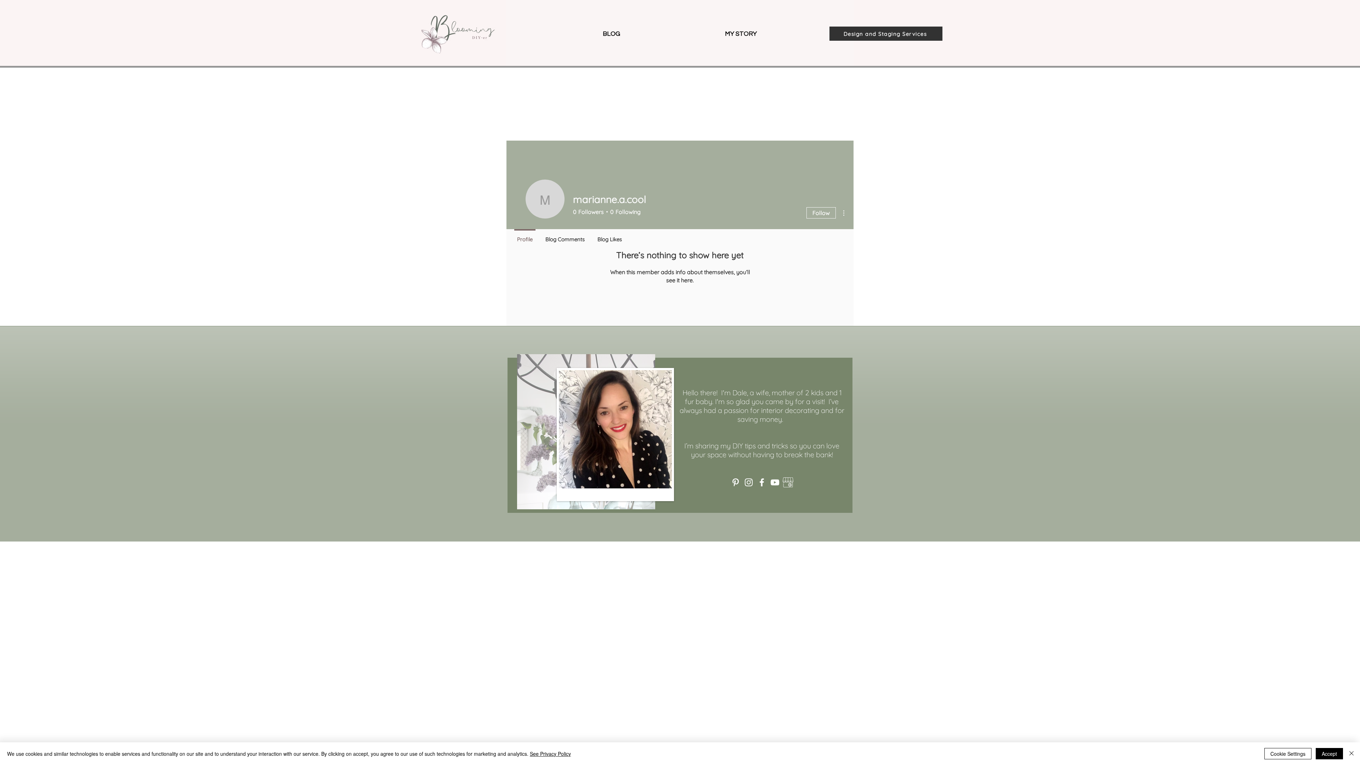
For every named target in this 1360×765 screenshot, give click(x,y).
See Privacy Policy (550, 753)
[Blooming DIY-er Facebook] (761, 482)
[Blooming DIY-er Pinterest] (735, 482)
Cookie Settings (1287, 753)
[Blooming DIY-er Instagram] (748, 482)
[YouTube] (775, 482)
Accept (1329, 753)
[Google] (788, 482)
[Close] (1351, 753)
